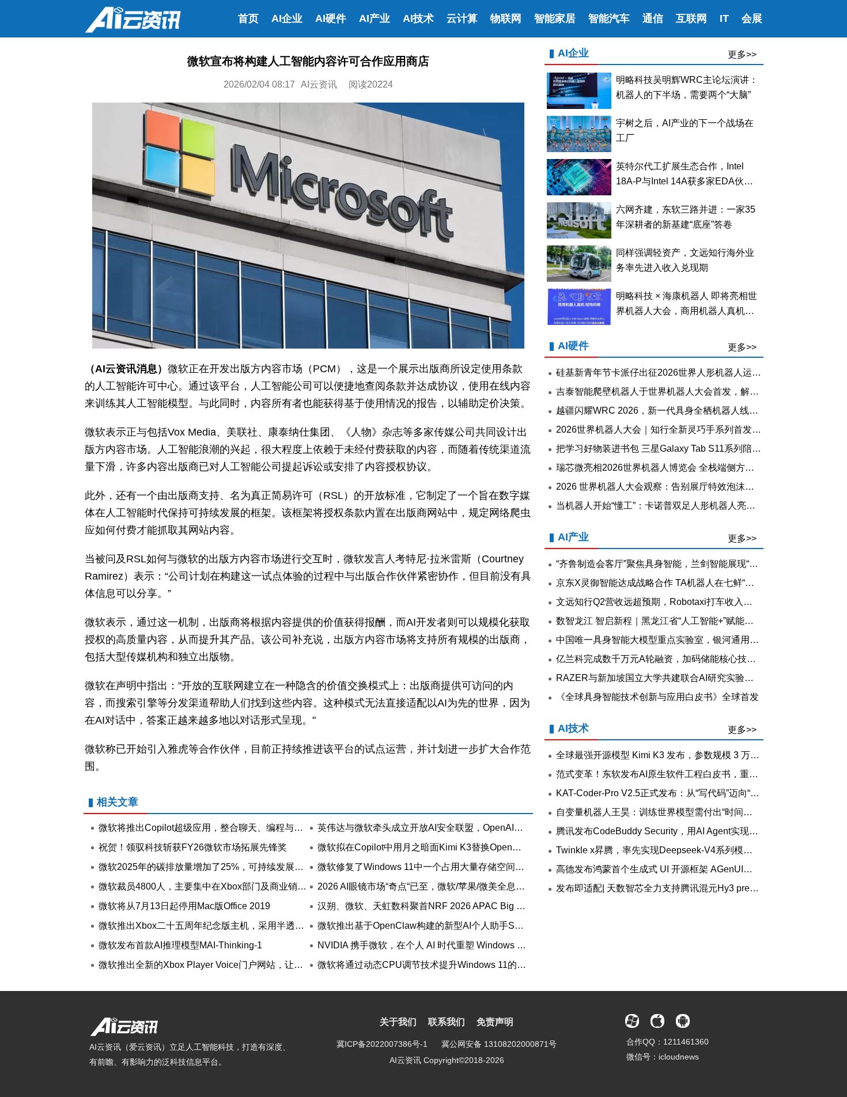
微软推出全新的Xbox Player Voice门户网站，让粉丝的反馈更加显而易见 (247, 965)
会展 (752, 18)
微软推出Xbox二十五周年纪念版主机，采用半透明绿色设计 (220, 925)
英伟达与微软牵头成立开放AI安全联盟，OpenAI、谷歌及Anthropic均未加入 (472, 828)
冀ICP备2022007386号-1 (382, 1044)
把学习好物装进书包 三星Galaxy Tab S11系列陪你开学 (668, 448)
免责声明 (495, 1022)
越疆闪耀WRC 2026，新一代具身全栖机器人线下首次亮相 (675, 410)
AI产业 (374, 18)
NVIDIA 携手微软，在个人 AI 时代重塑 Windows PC (423, 945)
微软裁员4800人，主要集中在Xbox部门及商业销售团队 (212, 886)
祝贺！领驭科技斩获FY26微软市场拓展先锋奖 (193, 847)
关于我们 (398, 1022)
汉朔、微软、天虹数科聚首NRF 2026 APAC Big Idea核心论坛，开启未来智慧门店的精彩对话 (508, 906)
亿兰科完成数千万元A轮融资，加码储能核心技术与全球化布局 (683, 659)
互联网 (691, 18)
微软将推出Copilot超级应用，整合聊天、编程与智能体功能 (219, 828)
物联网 (505, 18)
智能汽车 (609, 18)
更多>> (742, 54)
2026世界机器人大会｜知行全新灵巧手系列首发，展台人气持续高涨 (695, 429)
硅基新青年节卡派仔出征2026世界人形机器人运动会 (663, 372)
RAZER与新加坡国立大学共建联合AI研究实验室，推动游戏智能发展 (696, 678)
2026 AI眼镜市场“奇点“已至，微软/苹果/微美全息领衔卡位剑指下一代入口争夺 (476, 886)
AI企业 (286, 18)
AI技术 (418, 18)
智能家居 (555, 18)
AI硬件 (330, 18)
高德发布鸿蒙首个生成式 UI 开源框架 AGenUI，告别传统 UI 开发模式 (698, 869)
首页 (248, 18)
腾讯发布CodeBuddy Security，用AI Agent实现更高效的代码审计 (689, 831)
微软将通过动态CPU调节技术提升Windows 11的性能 (426, 965)
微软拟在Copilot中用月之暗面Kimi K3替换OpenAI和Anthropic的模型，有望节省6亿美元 (496, 847)
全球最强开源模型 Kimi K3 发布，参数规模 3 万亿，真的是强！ (685, 755)
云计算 (462, 18)
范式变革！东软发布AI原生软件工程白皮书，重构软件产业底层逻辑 (694, 774)
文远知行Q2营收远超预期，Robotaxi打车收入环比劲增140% (680, 602)
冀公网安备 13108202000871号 (499, 1044)
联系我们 (446, 1022)
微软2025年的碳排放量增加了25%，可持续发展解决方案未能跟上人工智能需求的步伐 (275, 867)
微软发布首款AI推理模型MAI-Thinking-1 (180, 945)
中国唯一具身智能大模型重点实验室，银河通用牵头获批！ (676, 640)
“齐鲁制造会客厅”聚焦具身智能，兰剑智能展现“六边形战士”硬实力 (691, 564)
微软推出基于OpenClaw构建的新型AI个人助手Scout (424, 925)
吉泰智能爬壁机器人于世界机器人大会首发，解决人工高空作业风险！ (699, 391)
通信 (652, 18)
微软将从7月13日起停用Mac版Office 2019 (184, 906)
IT (724, 18)
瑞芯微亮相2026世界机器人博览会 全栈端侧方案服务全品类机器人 (692, 467)
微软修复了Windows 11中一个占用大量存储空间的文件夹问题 (443, 867)
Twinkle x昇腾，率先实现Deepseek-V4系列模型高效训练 (672, 850)
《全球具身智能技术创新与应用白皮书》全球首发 (657, 697)
